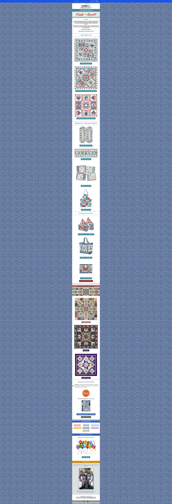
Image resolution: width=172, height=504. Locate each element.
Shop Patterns (95, 425)
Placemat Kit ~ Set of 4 (86, 185)
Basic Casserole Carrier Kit (86, 278)
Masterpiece (86, 350)
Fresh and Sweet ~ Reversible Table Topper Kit (86, 118)
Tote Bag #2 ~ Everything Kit (86, 257)
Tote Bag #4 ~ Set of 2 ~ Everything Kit (86, 234)
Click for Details (86, 457)
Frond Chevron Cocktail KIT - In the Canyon (86, 414)
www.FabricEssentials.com (86, 10)
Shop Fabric (77, 425)
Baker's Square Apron (86, 209)
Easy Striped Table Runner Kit (86, 145)
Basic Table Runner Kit (86, 159)
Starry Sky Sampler (86, 377)
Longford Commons (86, 322)
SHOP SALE (86, 430)
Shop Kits (86, 425)
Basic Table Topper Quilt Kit (86, 63)
